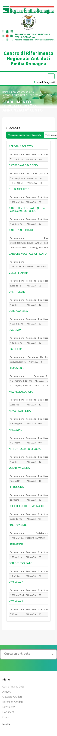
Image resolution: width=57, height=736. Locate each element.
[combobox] (28, 653)
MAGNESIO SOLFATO (21, 391)
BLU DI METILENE (19, 189)
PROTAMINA (16, 544)
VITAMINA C (16, 582)
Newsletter (8, 706)
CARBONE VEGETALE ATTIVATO (28, 253)
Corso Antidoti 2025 (13, 686)
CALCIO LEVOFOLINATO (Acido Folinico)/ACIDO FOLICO (27, 209)
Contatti (6, 717)
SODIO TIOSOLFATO (20, 563)
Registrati (50, 82)
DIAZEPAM (15, 329)
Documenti (8, 712)
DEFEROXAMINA (18, 310)
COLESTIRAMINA (18, 272)
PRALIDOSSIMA (18, 525)
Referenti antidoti (12, 701)
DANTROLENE (17, 291)
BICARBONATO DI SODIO (23, 165)
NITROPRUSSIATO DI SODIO (25, 448)
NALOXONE (15, 429)
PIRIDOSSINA (16, 486)
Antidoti (6, 691)
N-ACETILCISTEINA (20, 410)
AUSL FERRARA (38, 92)
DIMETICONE (16, 349)
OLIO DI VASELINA (19, 467)
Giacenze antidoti (12, 696)
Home (5, 92)
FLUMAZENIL (16, 367)
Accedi (40, 82)
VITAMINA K (16, 601)
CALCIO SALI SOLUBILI (21, 230)
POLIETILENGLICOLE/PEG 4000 (26, 506)
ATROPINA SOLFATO (21, 146)
